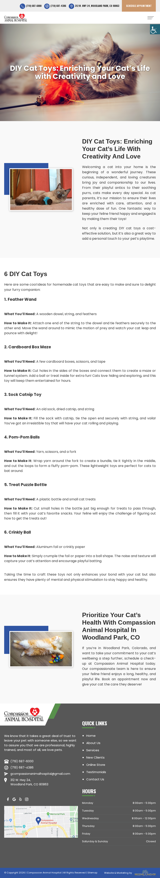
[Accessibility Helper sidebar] (155, 29)
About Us (93, 743)
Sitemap (92, 872)
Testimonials (96, 772)
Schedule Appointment (139, 5)
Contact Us (95, 779)
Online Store (95, 765)
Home (91, 735)
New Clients (95, 757)
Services (92, 750)
